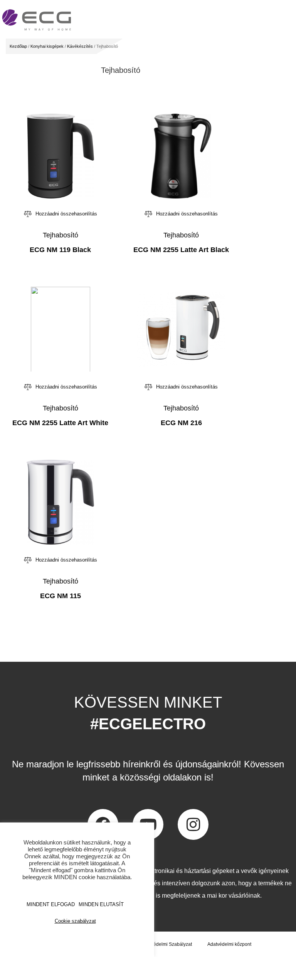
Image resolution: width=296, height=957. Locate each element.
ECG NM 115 (60, 596)
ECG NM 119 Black (60, 250)
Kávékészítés (80, 46)
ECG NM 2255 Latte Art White (60, 423)
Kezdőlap (18, 46)
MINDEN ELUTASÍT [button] (101, 904)
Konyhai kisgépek (47, 46)
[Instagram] (193, 824)
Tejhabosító (60, 235)
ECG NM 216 (181, 423)
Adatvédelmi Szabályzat (166, 944)
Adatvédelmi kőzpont (229, 944)
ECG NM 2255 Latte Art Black (181, 250)
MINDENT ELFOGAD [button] (51, 904)
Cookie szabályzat (75, 921)
